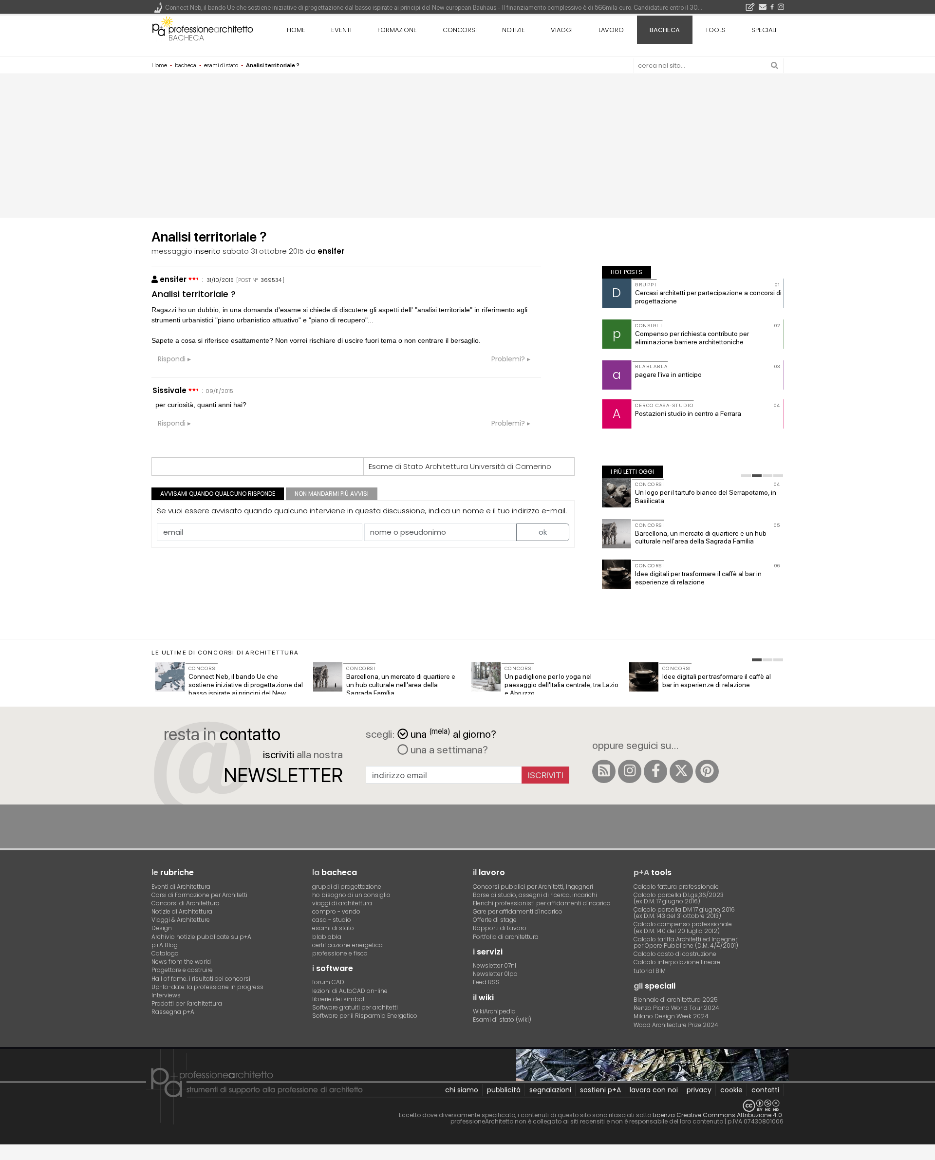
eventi (341, 30)
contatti (765, 1090)
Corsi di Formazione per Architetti (199, 895)
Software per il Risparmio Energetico (364, 1015)
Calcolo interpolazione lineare (677, 962)
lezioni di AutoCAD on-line (350, 991)
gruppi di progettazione (346, 886)
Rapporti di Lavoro (499, 928)
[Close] (6, 1155)
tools (715, 30)
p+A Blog (164, 945)
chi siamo (461, 1090)
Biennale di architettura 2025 (676, 999)
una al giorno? (453, 733)
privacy (699, 1090)
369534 (271, 280)
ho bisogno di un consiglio (351, 895)
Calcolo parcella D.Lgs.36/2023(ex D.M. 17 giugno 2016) (679, 898)
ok (543, 532)
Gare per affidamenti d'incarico (517, 911)
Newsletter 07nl (494, 965)
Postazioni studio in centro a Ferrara (688, 413)
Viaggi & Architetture (180, 920)
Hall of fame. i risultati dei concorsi (200, 978)
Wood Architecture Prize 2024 (676, 1025)
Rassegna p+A (172, 1012)
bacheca (186, 37)
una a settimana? (448, 749)
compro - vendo (336, 911)
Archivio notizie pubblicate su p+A (201, 937)
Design (161, 928)
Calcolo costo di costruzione (675, 954)
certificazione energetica (347, 945)
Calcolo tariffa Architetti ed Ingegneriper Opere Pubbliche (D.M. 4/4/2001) (686, 942)
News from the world (181, 961)
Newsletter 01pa (495, 974)
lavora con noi (654, 1090)
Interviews (166, 995)
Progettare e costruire (182, 970)
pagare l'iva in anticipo (668, 374)
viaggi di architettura (342, 903)
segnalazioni (550, 1090)
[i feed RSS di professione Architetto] (604, 771)
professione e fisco (340, 953)
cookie (731, 1090)
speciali (763, 30)
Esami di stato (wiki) (502, 1019)
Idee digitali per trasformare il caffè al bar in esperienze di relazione (698, 578)
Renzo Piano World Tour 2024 (676, 1008)
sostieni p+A (600, 1090)
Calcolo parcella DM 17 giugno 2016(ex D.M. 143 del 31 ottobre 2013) (684, 912)
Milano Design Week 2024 (671, 1016)
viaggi (562, 30)
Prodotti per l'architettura (186, 1003)
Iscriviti (545, 775)
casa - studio (331, 920)
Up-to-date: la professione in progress (207, 987)
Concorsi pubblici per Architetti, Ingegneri (533, 886)
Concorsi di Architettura (185, 903)
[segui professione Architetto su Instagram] (629, 771)
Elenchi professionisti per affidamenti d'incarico (542, 903)
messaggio (171, 251)
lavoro (611, 30)
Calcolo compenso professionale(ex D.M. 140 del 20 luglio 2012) (683, 927)
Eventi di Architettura (180, 886)
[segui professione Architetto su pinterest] (707, 771)
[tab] (746, 475)
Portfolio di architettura (506, 937)
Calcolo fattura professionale (676, 886)
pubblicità (504, 1090)
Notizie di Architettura (181, 911)
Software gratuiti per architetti (355, 1007)
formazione (397, 30)
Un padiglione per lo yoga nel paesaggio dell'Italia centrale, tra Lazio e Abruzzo (561, 685)
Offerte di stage (495, 920)
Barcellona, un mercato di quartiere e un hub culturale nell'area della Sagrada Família (701, 537)
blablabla (326, 937)
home (296, 30)
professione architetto (202, 29)
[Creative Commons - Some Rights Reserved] (467, 1106)
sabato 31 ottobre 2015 (263, 251)
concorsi (460, 30)
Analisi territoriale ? (193, 294)
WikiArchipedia (494, 1011)
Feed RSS (486, 982)
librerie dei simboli (339, 999)
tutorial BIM (650, 971)
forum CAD (328, 982)
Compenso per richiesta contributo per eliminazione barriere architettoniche (692, 338)
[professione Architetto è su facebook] (655, 771)
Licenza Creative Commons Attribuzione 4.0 (717, 1115)
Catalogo (165, 953)
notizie (513, 30)
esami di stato (333, 928)
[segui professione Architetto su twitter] (681, 771)
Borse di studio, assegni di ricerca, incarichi (535, 895)
